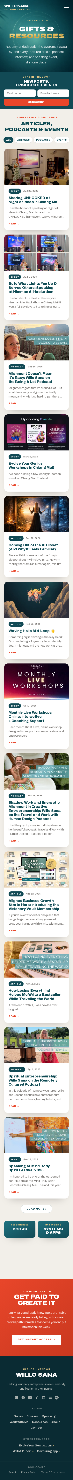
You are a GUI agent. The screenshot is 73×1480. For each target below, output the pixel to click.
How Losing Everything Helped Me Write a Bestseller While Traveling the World (35, 995)
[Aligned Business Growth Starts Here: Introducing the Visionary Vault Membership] (36, 869)
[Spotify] (57, 1397)
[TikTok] (37, 1397)
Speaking (48, 1416)
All (8, 140)
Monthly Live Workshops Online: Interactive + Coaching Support (30, 717)
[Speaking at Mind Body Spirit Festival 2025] (36, 1135)
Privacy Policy (29, 1472)
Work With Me (19, 1422)
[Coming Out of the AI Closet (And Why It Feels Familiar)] (36, 514)
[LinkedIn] (44, 1397)
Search (13, 1472)
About (55, 1422)
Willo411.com (23, 1451)
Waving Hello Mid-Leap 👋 (32, 631)
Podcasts (43, 140)
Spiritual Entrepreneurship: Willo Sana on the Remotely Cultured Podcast (33, 1080)
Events (62, 140)
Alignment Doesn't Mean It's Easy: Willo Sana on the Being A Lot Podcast (30, 378)
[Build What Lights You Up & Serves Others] (36, 253)
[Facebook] (23, 1397)
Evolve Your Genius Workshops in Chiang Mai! (31, 465)
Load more (36, 1208)
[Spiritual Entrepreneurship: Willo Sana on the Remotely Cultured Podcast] (36, 1045)
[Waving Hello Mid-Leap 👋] (36, 600)
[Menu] (67, 7)
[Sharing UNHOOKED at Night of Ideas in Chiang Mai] (36, 167)
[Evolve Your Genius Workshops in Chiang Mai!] (36, 432)
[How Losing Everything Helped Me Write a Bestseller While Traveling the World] (36, 959)
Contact (36, 1427)
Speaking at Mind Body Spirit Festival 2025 (29, 1168)
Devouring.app (48, 1451)
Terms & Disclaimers (53, 1472)
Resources (40, 1422)
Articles (23, 140)
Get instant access (37, 1339)
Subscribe (36, 102)
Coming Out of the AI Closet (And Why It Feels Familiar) (33, 547)
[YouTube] (30, 1397)
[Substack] (50, 1398)
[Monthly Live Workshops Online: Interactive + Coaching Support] (36, 681)
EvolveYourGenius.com (36, 1445)
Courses (32, 1416)
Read (14, 224)
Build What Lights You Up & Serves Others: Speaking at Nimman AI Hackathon (32, 288)
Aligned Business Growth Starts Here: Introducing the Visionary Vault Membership (34, 905)
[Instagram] (16, 1397)
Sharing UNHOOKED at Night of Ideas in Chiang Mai (33, 200)
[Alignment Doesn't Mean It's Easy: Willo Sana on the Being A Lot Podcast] (36, 342)
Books (18, 1416)
